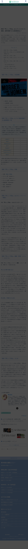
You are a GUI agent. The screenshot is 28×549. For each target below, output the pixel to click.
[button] (25, 309)
